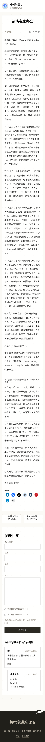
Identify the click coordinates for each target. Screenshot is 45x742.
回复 (9, 663)
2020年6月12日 (31, 674)
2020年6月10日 (31, 651)
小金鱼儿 (17, 4)
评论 (7, 575)
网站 (6, 564)
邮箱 (7, 553)
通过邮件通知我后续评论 (18, 609)
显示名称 (8, 542)
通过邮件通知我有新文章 (18, 614)
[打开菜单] (40, 6)
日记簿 (7, 32)
